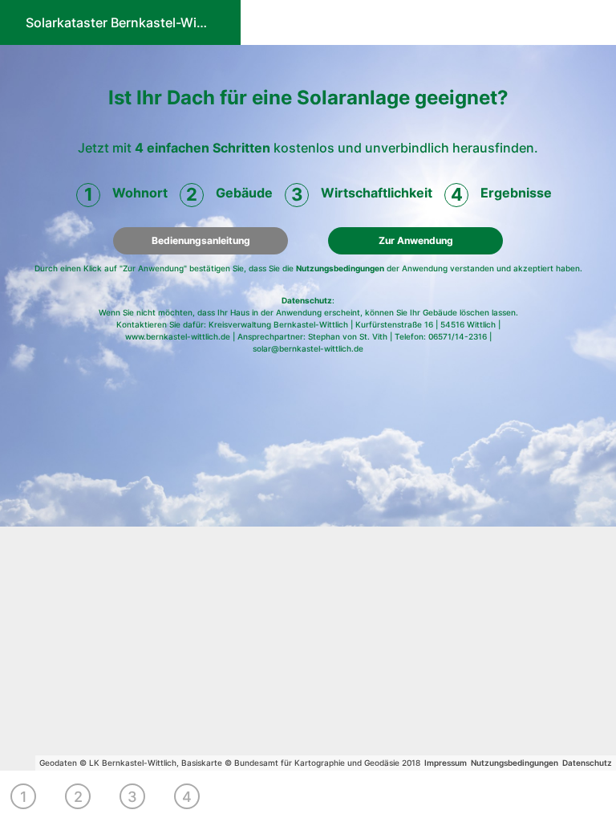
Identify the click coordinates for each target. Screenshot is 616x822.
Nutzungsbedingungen (340, 268)
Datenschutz (307, 300)
